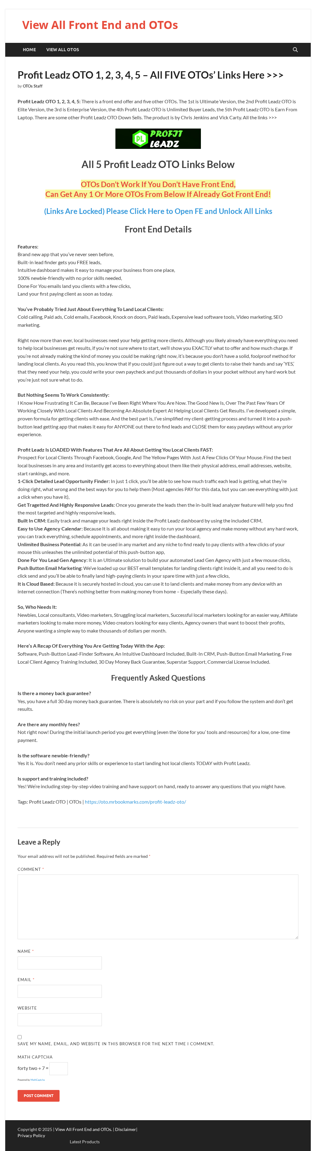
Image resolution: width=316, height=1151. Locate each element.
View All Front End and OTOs (100, 24)
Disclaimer (125, 1129)
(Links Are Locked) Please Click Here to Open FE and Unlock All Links (158, 211)
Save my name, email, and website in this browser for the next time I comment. (116, 1043)
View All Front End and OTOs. (83, 1129)
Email (26, 979)
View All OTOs (62, 49)
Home (29, 49)
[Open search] (295, 50)
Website (27, 1008)
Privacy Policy (31, 1135)
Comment (31, 869)
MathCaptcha (38, 1079)
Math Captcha (35, 1057)
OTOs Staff (33, 86)
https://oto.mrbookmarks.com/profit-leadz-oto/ (135, 802)
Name (26, 951)
